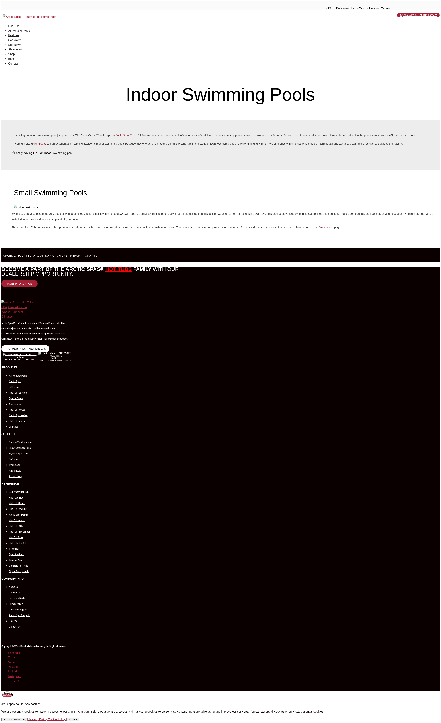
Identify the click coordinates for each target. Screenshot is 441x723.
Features (13, 35)
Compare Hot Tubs (18, 565)
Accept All (73, 719)
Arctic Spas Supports (19, 615)
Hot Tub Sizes (16, 537)
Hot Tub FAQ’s (16, 526)
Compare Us (15, 592)
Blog (11, 58)
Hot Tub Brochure (18, 509)
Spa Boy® (14, 44)
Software (14, 459)
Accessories (15, 404)
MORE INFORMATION (19, 283)
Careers (13, 621)
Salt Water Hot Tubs (19, 492)
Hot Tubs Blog (16, 497)
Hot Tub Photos (17, 409)
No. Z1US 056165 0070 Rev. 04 (55, 360)
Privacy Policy (16, 604)
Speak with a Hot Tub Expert (418, 15)
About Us (13, 586)
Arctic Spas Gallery (18, 415)
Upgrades (13, 426)
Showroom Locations (20, 447)
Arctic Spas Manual (18, 514)
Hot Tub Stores (17, 503)
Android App (15, 470)
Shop (11, 54)
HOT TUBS (118, 269)
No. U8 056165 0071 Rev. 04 (19, 359)
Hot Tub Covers (17, 421)
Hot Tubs (13, 26)
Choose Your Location (20, 442)
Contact (13, 63)
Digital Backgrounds (19, 571)
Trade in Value (16, 560)
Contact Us (15, 626)
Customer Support (18, 609)
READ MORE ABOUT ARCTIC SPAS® (25, 348)
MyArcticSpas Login (19, 453)
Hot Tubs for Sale (18, 543)
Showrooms (15, 49)
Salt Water (14, 40)
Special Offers (16, 398)
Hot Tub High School (19, 531)
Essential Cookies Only (14, 719)
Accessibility (15, 476)
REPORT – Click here (83, 255)
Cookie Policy (57, 719)
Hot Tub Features (18, 392)
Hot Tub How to (17, 520)
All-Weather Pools (19, 30)
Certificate (19, 357)
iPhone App (14, 465)
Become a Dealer (17, 598)
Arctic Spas (122, 135)
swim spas (39, 143)
